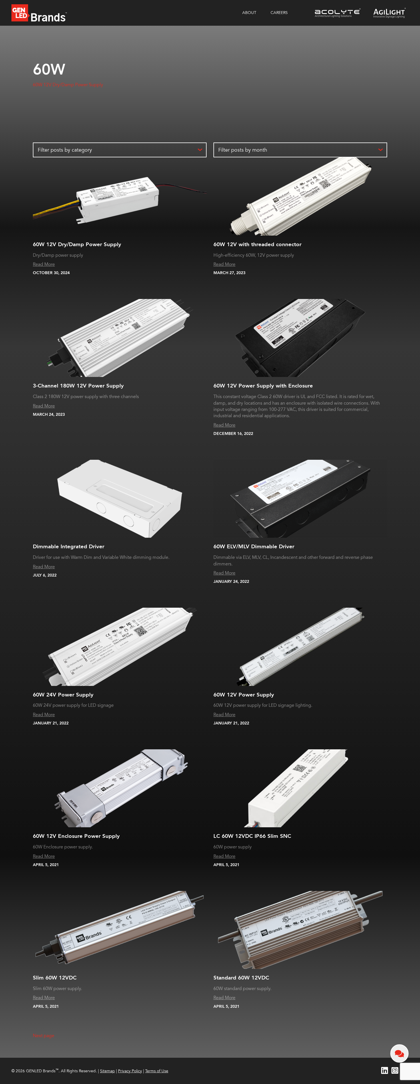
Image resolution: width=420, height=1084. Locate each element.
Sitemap (107, 1071)
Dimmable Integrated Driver (68, 546)
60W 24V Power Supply (63, 694)
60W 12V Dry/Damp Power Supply (68, 84)
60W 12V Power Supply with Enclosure (263, 386)
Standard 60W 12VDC (241, 977)
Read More (44, 264)
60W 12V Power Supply (243, 694)
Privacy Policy (130, 1071)
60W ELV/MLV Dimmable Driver (253, 546)
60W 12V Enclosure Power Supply (76, 836)
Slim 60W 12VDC (55, 977)
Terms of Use (156, 1071)
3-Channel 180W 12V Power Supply (78, 386)
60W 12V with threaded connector (257, 244)
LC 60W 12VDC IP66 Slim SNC (252, 836)
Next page (43, 1035)
